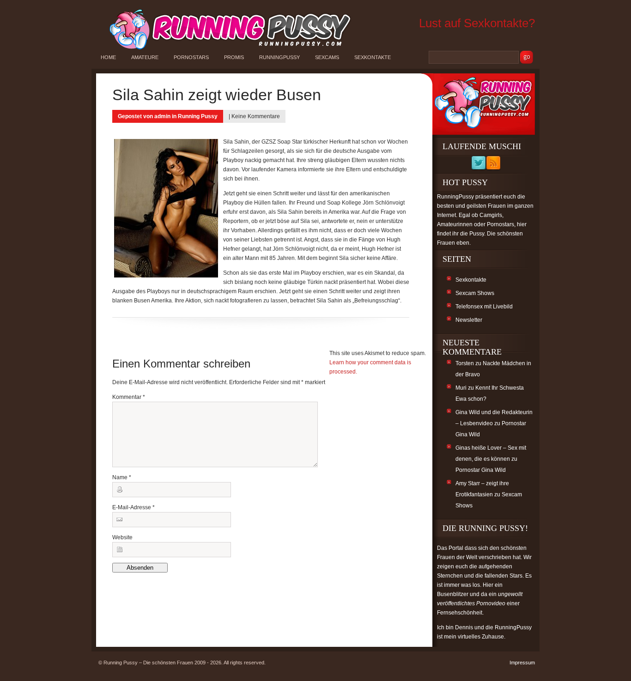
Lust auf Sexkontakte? (477, 23)
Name (121, 477)
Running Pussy (198, 116)
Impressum (522, 662)
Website (122, 537)
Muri (461, 388)
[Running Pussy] (225, 49)
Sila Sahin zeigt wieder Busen (216, 94)
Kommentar (128, 397)
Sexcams (327, 57)
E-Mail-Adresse (133, 507)
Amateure (144, 57)
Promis (234, 57)
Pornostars (191, 57)
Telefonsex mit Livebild (484, 306)
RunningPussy (279, 57)
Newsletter (468, 320)
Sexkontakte (372, 57)
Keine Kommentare (255, 116)
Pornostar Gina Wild (480, 470)
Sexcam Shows (474, 293)
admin (162, 116)
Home (108, 57)
